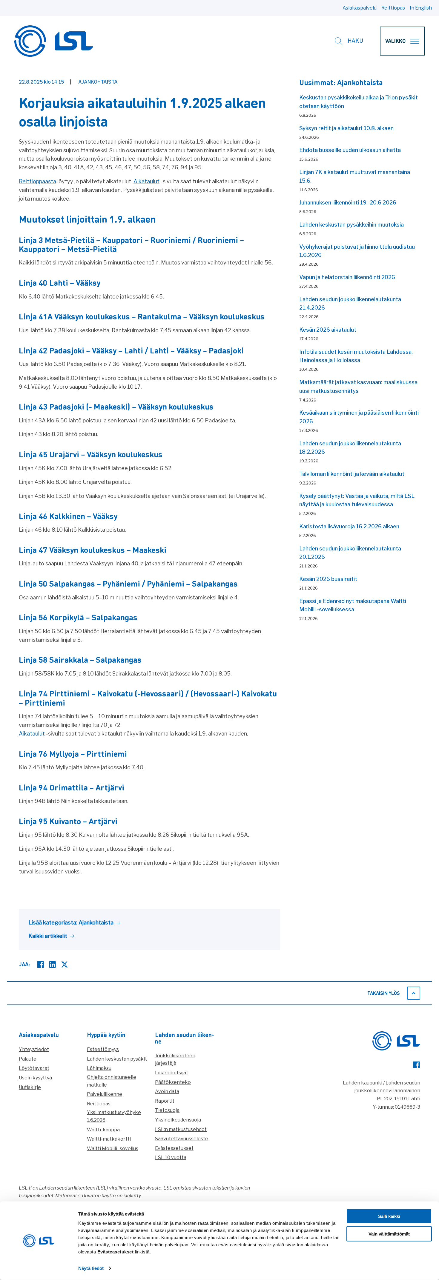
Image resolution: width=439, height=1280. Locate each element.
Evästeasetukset (174, 1148)
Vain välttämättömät (389, 1233)
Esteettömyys (103, 1049)
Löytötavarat (34, 1068)
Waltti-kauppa (103, 1130)
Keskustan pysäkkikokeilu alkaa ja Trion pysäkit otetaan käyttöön (358, 101)
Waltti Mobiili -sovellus (112, 1148)
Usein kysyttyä (35, 1078)
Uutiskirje (30, 1087)
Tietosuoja (167, 1110)
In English (421, 8)
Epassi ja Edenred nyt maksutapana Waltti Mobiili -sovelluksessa (352, 605)
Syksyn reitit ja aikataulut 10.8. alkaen (346, 128)
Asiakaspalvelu (360, 8)
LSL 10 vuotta (170, 1157)
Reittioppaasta (37, 181)
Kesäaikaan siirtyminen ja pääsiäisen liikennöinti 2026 (359, 417)
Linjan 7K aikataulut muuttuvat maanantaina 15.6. (354, 176)
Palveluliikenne (104, 1094)
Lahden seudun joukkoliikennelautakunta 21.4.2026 (350, 303)
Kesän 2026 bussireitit (328, 579)
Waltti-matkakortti (109, 1139)
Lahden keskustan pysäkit (117, 1059)
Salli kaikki (389, 1216)
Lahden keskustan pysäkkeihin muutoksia (351, 224)
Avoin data (167, 1091)
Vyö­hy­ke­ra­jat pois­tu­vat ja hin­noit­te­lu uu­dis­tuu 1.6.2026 (357, 251)
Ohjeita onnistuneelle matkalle (111, 1081)
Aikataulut (146, 181)
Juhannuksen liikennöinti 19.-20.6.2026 (347, 202)
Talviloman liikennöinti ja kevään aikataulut (351, 474)
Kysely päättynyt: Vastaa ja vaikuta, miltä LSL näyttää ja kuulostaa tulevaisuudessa (357, 500)
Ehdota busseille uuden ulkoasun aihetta (350, 150)
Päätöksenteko (173, 1082)
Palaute (27, 1059)
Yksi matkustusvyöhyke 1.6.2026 (114, 1116)
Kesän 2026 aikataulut (327, 330)
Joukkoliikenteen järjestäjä (175, 1059)
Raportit (164, 1101)
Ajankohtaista (98, 82)
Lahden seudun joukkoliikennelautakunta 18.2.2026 (350, 447)
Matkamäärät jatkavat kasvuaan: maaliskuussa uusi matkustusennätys (358, 386)
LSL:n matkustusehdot (181, 1129)
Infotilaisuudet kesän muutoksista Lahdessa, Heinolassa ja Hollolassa (356, 356)
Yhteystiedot (34, 1049)
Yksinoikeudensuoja (178, 1120)
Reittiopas (393, 8)
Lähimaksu (99, 1068)
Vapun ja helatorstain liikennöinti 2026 (347, 277)
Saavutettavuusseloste (181, 1138)
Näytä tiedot (91, 1268)
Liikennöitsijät (171, 1073)
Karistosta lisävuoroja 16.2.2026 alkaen (349, 526)
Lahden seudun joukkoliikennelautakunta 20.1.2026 (350, 552)
